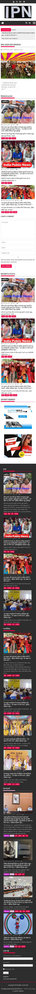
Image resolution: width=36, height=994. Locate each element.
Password (6, 962)
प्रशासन (16, 911)
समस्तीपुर (14, 138)
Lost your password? (10, 979)
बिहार (7, 138)
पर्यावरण (19, 835)
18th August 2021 (9, 898)
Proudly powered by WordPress (11, 989)
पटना (16, 835)
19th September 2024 (11, 611)
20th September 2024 (8, 200)
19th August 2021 (9, 861)
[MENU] (34, 23)
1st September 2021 (10, 814)
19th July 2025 (6, 125)
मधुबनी (19, 874)
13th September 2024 (11, 771)
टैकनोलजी (12, 835)
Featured (6, 835)
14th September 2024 (11, 736)
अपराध (3, 138)
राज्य (10, 138)
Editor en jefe (19, 49)
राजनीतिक (7, 212)
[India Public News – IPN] (2, 22)
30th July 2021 (9, 935)
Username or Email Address (12, 956)
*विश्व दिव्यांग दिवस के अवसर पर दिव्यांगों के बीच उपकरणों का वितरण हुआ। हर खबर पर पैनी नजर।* (9, 86)
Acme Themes (19, 991)
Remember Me (9, 969)
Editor (14, 125)
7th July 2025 (6, 169)
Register (6, 976)
